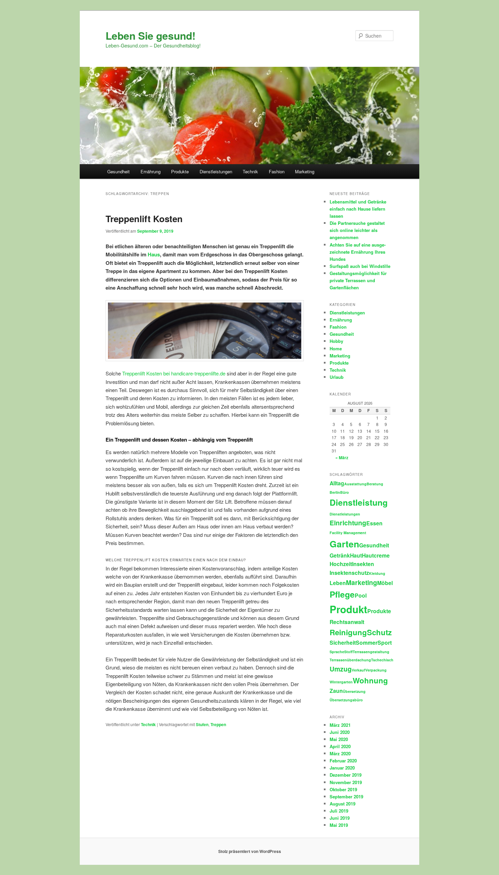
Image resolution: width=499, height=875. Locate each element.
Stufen (202, 724)
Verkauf (358, 670)
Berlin (335, 492)
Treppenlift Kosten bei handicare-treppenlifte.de (173, 373)
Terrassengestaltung (371, 651)
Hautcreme (376, 555)
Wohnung (370, 680)
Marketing (304, 171)
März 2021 (340, 725)
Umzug (341, 669)
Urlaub (337, 377)
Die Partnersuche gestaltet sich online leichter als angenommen (357, 230)
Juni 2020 (340, 732)
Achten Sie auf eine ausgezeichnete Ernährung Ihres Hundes (358, 251)
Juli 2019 (339, 811)
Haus (154, 254)
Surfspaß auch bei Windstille (360, 266)
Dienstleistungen (216, 171)
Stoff (348, 651)
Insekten (363, 564)
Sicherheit (343, 642)
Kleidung (377, 573)
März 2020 (340, 753)
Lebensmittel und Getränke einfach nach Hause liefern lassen (358, 208)
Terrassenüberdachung (350, 659)
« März (341, 457)
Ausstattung (355, 483)
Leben (338, 583)
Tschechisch (382, 659)
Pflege (342, 594)
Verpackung (376, 670)
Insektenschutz (349, 573)
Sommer (366, 642)
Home (336, 348)
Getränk (340, 555)
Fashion (276, 171)
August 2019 (342, 803)
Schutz (379, 632)
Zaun (336, 691)
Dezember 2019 (346, 775)
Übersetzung (354, 691)
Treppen (218, 724)
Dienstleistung (359, 502)
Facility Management (348, 532)
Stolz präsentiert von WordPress (249, 851)
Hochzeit (341, 564)
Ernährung (151, 171)
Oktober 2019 (343, 789)
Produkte (180, 171)
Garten (344, 543)
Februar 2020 (343, 760)
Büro (344, 492)
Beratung (375, 483)
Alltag (337, 483)
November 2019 (346, 782)
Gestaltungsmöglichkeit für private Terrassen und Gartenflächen (358, 280)
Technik (250, 171)
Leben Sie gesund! (151, 35)
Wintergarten (341, 681)
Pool (361, 595)
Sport (384, 642)
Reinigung (348, 632)
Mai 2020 (339, 739)
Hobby (336, 341)
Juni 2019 (340, 818)
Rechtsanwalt (347, 622)
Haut (356, 555)
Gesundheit (118, 171)
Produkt (348, 609)
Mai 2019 (339, 825)
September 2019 (346, 796)
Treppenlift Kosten (145, 218)
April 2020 (340, 746)
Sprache (337, 651)
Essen (374, 523)
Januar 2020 (342, 767)
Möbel (385, 583)
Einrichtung (348, 522)
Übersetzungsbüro (346, 699)
